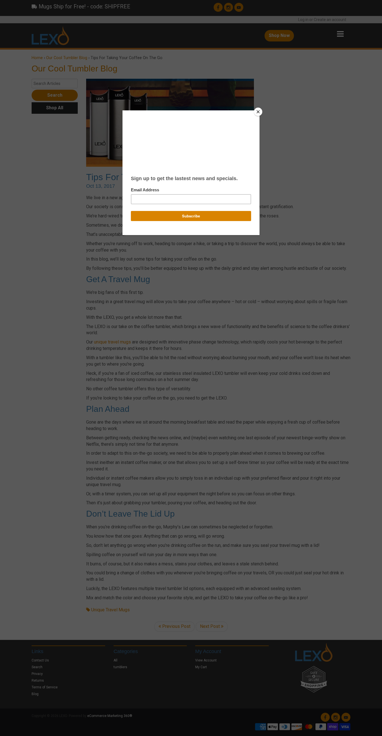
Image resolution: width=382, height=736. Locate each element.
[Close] (258, 112)
